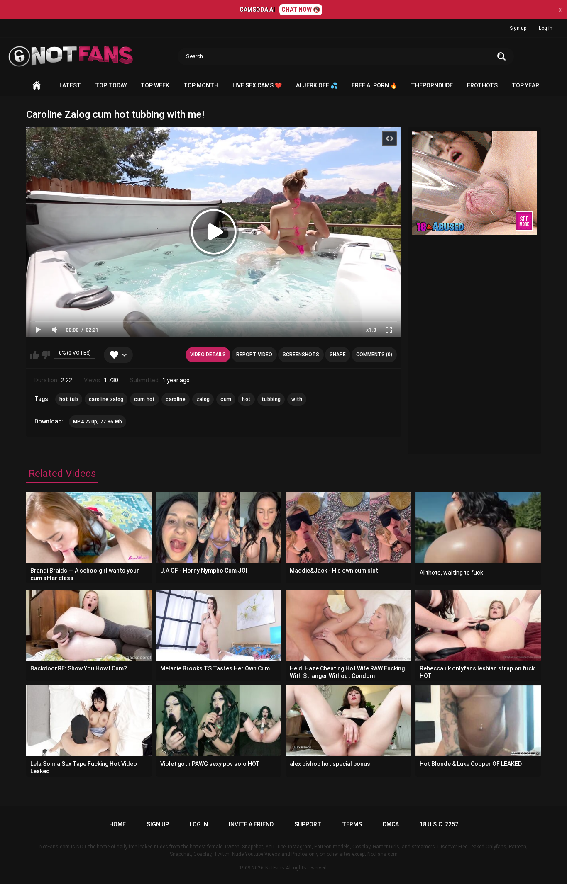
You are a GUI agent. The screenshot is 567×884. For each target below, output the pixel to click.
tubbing (271, 399)
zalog (203, 399)
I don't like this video (45, 355)
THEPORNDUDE (432, 85)
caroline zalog (106, 399)
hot (246, 399)
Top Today (111, 85)
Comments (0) (374, 354)
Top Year (525, 85)
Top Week (155, 85)
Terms (352, 824)
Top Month (200, 85)
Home (36, 85)
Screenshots (301, 354)
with (296, 399)
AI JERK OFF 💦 (316, 85)
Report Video (254, 354)
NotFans (274, 868)
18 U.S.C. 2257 (439, 824)
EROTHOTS (482, 85)
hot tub (68, 399)
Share (338, 354)
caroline (175, 399)
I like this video (34, 355)
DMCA (391, 824)
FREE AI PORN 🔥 (374, 85)
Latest (70, 85)
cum (225, 399)
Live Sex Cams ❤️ (257, 85)
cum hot (144, 399)
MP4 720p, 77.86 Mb (97, 422)
